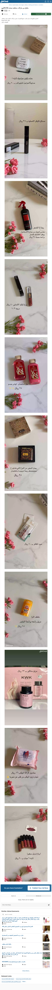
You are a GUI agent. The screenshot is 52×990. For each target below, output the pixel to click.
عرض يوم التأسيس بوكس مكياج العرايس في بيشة (11, 981)
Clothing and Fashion (33, 4)
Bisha (26, 4)
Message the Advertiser (40, 14)
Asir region (21, 4)
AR (50, 1)
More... (24, 981)
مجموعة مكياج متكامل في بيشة (8, 978)
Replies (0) (13, 895)
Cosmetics (41, 4)
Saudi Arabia (15, 4)
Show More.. (26, 971)
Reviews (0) (38, 895)
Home (10, 4)
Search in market (8, 914)
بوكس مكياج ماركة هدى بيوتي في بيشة (23, 978)
